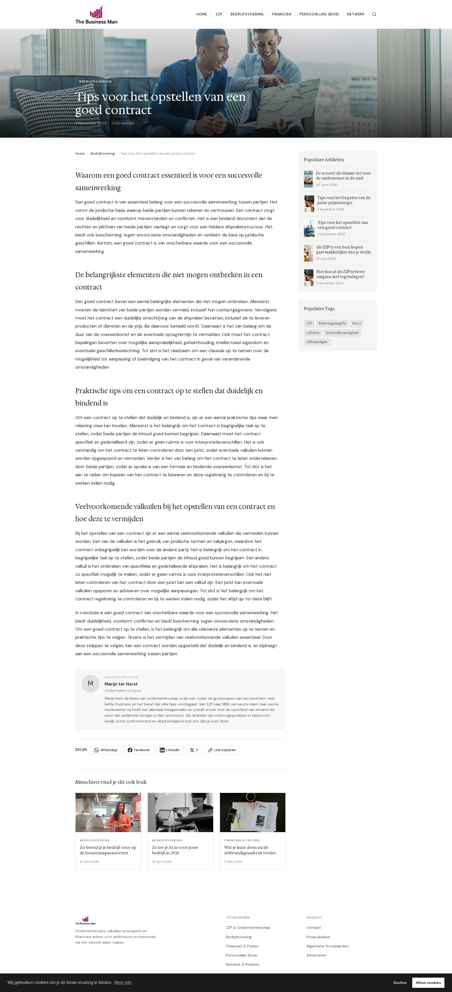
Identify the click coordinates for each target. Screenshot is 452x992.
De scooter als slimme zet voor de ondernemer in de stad (343, 176)
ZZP (219, 14)
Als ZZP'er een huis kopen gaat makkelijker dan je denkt (343, 250)
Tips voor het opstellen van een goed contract (343, 225)
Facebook (142, 750)
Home (201, 14)
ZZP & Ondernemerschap (248, 927)
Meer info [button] (123, 982)
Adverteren (316, 955)
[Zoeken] (374, 14)
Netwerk (356, 14)
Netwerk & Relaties (242, 964)
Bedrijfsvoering (247, 14)
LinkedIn (173, 750)
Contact (314, 927)
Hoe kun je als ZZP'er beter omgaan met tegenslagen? (341, 274)
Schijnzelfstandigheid (342, 333)
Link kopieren (225, 750)
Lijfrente (313, 333)
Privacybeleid (318, 937)
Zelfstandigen (317, 342)
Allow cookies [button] (428, 983)
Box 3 (357, 323)
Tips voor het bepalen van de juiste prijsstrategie (344, 200)
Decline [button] (400, 983)
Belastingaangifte (332, 323)
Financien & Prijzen (242, 946)
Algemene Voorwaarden (328, 946)
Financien (281, 14)
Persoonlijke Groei (319, 14)
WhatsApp (109, 750)
